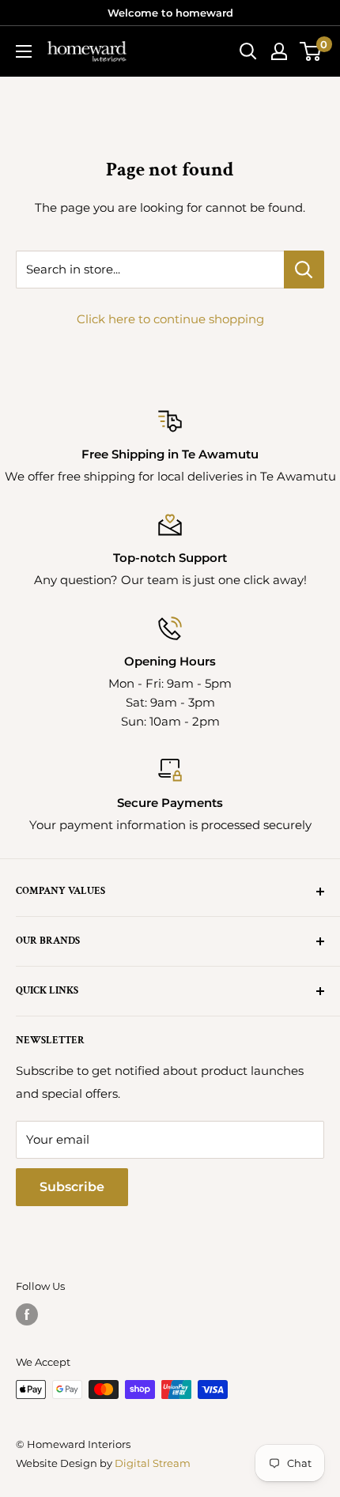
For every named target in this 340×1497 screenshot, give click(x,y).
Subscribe (72, 1186)
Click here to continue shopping (170, 318)
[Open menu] (24, 51)
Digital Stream (153, 1463)
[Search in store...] (304, 269)
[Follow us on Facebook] (27, 1314)
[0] (311, 51)
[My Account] (279, 51)
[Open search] (248, 51)
